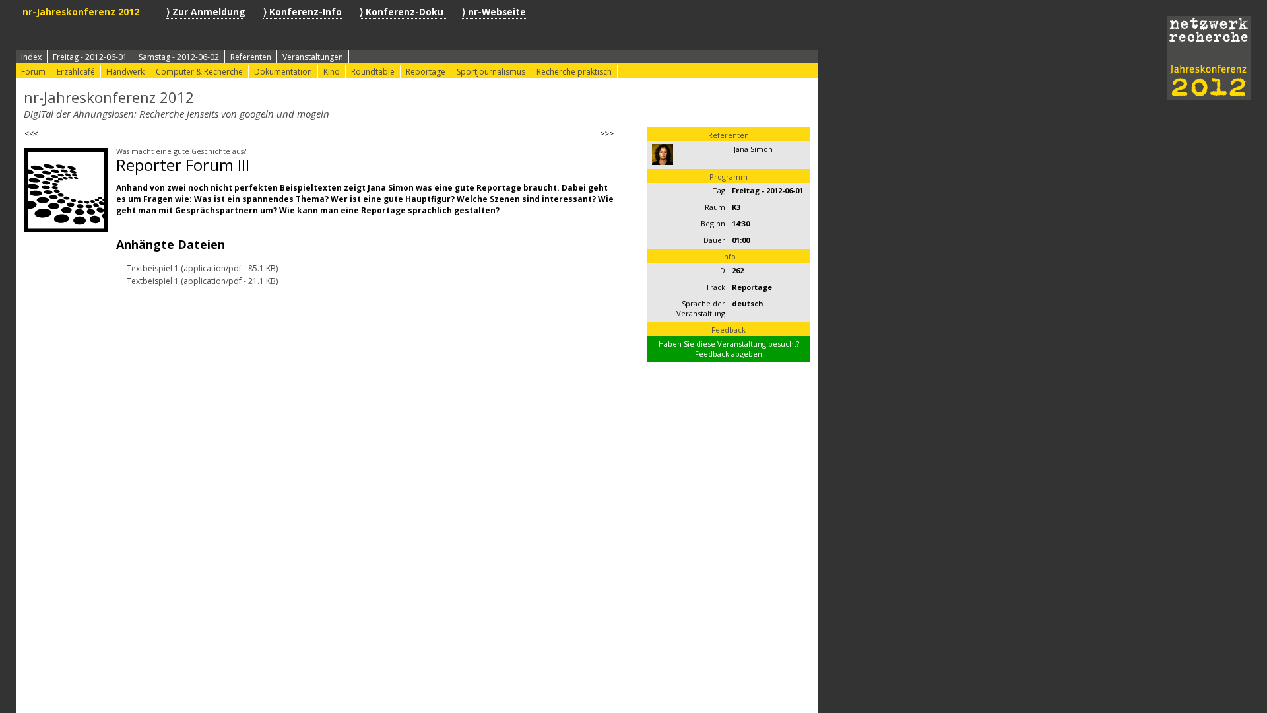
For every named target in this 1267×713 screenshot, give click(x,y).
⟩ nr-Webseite (494, 11)
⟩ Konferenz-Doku (403, 11)
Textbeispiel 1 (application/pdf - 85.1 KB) (202, 268)
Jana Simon (753, 149)
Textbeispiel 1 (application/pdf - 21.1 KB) (202, 281)
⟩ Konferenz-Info (302, 11)
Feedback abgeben (728, 353)
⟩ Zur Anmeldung (205, 11)
